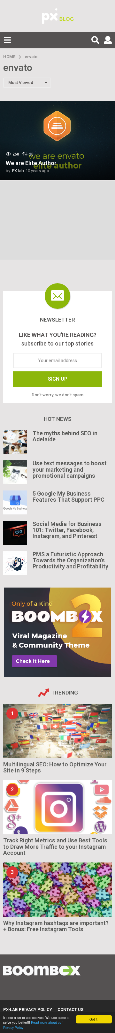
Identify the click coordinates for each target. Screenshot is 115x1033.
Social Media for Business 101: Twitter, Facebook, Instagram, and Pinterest (67, 530)
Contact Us (70, 1009)
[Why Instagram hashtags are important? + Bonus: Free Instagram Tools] (57, 889)
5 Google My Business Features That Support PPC (68, 496)
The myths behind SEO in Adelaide (65, 436)
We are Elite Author (31, 163)
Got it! (93, 1019)
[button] (7, 40)
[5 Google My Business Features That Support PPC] (15, 502)
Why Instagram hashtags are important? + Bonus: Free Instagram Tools (56, 926)
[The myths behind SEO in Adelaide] (15, 442)
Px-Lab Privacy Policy (27, 1009)
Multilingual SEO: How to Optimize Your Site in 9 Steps (55, 767)
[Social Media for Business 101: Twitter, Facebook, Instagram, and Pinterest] (15, 533)
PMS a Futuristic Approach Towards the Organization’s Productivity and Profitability (70, 560)
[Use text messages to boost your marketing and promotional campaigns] (15, 472)
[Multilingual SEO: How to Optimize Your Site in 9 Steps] (57, 731)
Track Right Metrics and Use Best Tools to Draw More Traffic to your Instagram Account (55, 846)
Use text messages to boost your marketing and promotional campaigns (70, 469)
